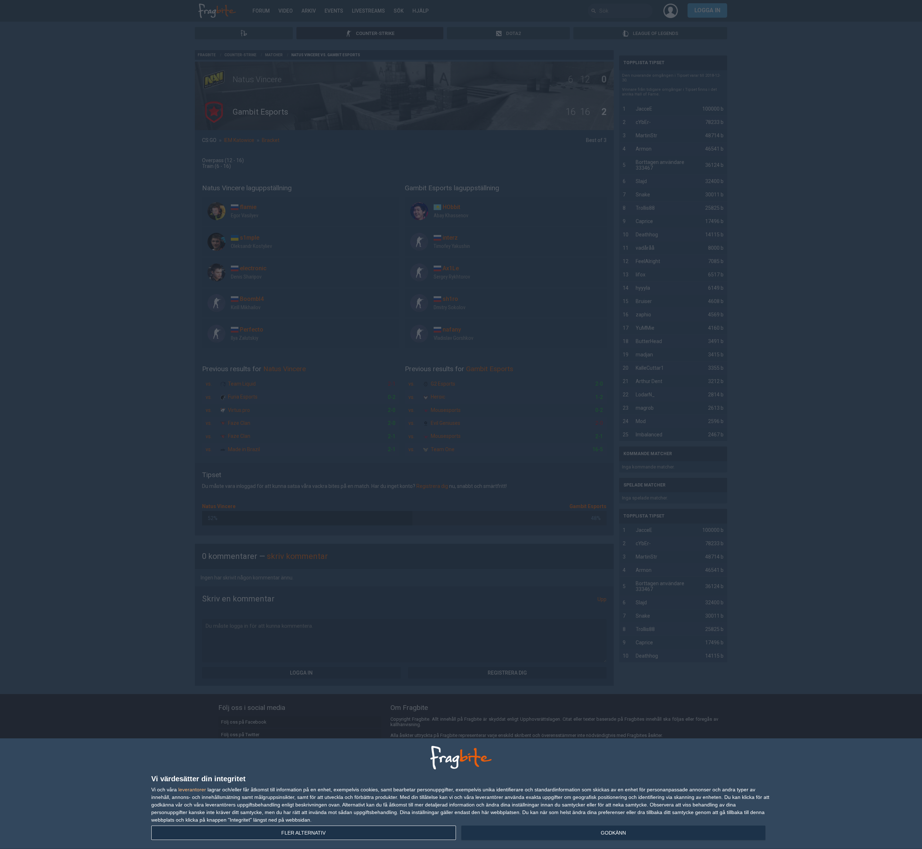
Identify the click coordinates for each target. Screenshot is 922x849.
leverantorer (192, 789)
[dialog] (461, 794)
